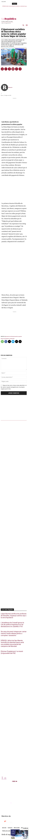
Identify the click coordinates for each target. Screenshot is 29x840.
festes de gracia (4, 338)
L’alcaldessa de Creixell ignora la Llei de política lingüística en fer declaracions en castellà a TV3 (12, 624)
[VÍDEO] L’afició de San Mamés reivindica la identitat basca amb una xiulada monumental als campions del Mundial (12, 643)
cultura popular (18, 336)
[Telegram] (13, 69)
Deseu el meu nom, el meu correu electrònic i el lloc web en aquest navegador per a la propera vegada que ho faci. (13, 387)
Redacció (10, 87)
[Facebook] (5, 69)
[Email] (20, 69)
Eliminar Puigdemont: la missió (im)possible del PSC (12, 652)
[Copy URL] (16, 69)
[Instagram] (13, 781)
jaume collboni (10, 338)
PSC (14, 338)
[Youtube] (16, 781)
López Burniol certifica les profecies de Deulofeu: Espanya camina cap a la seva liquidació (13, 616)
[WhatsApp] (2, 69)
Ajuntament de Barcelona (10, 336)
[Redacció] (4, 87)
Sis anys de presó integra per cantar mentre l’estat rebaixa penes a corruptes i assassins (13, 633)
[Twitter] (9, 69)
